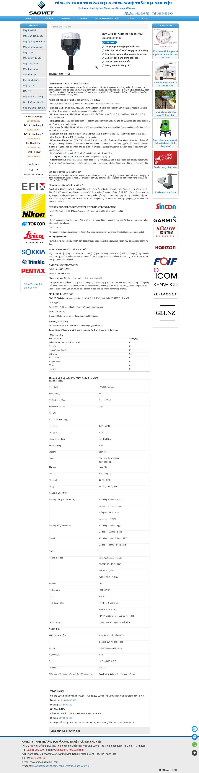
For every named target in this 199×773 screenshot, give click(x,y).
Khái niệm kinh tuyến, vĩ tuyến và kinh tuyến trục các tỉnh (165, 54)
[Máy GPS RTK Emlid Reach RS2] (97, 68)
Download (83, 18)
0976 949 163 (65, 717)
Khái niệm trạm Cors (165, 192)
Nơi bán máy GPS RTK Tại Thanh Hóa (165, 84)
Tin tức (130, 18)
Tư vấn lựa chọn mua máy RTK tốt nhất (165, 113)
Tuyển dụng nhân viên (165, 167)
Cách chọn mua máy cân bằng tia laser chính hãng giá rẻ (165, 143)
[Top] (195, 753)
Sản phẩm (65, 18)
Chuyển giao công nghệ (107, 18)
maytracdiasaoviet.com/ (45, 765)
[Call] (195, 745)
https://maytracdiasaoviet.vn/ (74, 765)
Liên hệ (144, 18)
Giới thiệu (48, 18)
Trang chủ (31, 18)
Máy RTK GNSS (74, 160)
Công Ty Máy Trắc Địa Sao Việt (33, 285)
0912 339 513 (65, 704)
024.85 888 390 (68, 700)
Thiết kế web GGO (168, 770)
